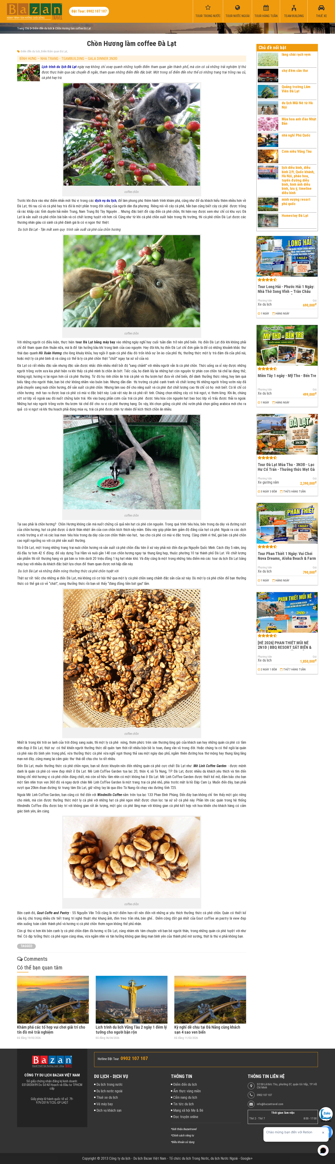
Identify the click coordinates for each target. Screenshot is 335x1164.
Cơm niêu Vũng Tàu (297, 151)
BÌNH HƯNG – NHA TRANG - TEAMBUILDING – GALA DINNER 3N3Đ (68, 58)
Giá (315, 300)
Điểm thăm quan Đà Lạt (54, 51)
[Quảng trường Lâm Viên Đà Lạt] (268, 92)
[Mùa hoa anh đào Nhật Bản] (268, 124)
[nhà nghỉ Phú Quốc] (268, 140)
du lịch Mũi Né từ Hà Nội (297, 105)
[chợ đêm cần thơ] (268, 75)
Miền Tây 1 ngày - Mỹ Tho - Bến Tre (287, 375)
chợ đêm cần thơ (295, 70)
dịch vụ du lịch (105, 200)
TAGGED (26, 946)
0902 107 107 (264, 1095)
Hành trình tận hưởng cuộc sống (26, 18)
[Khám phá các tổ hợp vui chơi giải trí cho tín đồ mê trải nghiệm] (53, 1000)
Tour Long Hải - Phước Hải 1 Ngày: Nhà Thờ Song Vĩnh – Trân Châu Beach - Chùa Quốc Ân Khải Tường (286, 291)
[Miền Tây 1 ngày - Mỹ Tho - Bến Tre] (287, 345)
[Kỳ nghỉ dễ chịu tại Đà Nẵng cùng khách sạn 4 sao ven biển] (210, 1000)
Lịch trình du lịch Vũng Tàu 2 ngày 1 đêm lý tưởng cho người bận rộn (131, 1030)
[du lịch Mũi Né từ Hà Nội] (268, 108)
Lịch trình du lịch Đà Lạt (59, 67)
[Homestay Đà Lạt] (268, 220)
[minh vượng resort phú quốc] (268, 204)
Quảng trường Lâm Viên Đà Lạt (296, 89)
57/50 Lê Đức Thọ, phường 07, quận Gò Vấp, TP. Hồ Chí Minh (287, 1086)
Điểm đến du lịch (30, 51)
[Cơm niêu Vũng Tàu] (268, 156)
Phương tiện (265, 300)
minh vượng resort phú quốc (296, 201)
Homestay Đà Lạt (295, 215)
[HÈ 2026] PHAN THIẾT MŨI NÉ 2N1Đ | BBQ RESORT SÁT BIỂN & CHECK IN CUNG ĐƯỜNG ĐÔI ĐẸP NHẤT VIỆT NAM (286, 649)
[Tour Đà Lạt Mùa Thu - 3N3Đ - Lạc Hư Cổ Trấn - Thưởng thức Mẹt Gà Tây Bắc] (287, 434)
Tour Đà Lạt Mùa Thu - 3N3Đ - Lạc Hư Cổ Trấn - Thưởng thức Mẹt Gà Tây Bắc (286, 469)
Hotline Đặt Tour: (108, 1059)
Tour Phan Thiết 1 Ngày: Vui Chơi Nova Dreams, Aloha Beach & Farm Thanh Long (287, 558)
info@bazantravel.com (270, 1104)
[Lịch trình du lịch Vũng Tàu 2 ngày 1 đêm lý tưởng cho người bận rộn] (132, 1000)
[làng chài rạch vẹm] (268, 59)
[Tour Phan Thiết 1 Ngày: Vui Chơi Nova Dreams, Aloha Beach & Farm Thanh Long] (287, 523)
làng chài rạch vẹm (296, 54)
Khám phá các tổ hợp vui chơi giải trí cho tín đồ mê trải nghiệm (51, 1030)
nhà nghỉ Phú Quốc (296, 135)
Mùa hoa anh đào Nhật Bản (299, 121)
